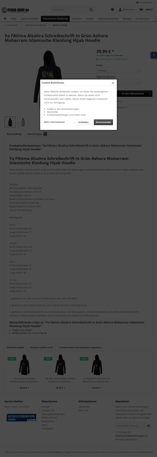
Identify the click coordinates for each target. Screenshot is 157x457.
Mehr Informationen (54, 122)
